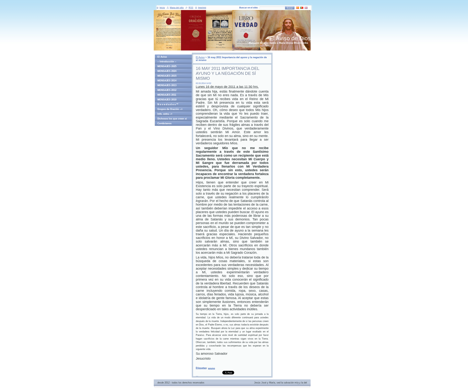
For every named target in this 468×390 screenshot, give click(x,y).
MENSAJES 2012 (166, 90)
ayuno (211, 368)
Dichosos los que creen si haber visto (172, 119)
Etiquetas (201, 368)
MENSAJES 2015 (166, 75)
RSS (191, 8)
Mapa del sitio (177, 8)
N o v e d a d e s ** (167, 104)
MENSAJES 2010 (166, 99)
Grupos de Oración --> (170, 109)
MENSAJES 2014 (166, 80)
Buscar (290, 8)
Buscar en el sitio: (248, 8)
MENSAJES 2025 (166, 66)
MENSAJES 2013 (166, 85)
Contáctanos (164, 123)
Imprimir (202, 8)
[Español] (297, 7)
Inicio (162, 8)
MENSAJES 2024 (166, 71)
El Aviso (200, 57)
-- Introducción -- (166, 61)
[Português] (301, 7)
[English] (306, 7)
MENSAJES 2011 (166, 94)
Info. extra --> (164, 113)
